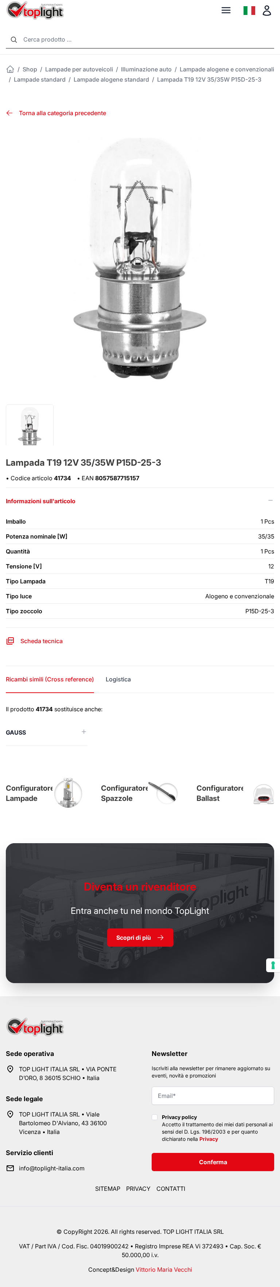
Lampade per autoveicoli (79, 69)
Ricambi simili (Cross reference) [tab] (50, 679)
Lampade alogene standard (111, 79)
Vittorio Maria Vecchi (164, 1269)
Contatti (170, 1188)
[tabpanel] (140, 725)
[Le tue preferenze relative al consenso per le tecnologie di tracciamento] (273, 965)
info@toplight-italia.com (52, 1168)
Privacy (208, 1139)
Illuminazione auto (146, 69)
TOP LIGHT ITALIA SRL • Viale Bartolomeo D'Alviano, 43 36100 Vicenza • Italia (63, 1123)
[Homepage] (10, 69)
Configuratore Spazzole (125, 793)
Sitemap (107, 1188)
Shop (30, 69)
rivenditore (140, 886)
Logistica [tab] (118, 679)
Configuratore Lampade (30, 793)
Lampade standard (40, 79)
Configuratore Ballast (221, 793)
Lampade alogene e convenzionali (227, 69)
